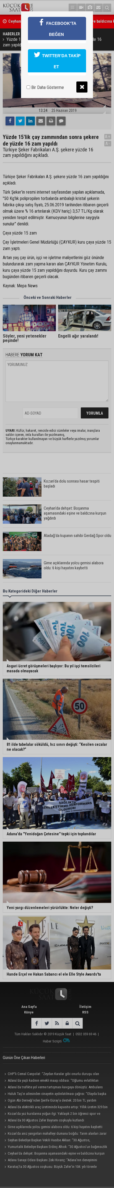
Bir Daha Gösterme (47, 87)
